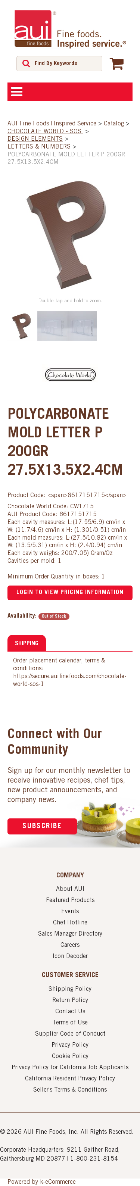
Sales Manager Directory (70, 934)
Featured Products (70, 900)
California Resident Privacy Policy (70, 1079)
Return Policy (70, 1001)
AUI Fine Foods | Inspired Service (51, 124)
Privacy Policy (70, 1045)
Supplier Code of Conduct (70, 1034)
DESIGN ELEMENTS (35, 139)
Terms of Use (70, 1023)
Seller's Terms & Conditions (70, 1090)
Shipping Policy (70, 989)
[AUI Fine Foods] (70, 29)
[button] (117, 63)
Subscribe (42, 826)
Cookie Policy (70, 1056)
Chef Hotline (70, 923)
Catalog (114, 124)
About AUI (70, 889)
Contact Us (70, 1012)
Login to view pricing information (70, 593)
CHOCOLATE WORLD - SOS (45, 132)
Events (70, 912)
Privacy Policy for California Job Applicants (70, 1068)
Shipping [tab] (26, 644)
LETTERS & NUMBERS (39, 147)
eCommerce (60, 1182)
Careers (70, 945)
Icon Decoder (70, 956)
